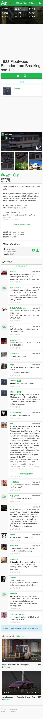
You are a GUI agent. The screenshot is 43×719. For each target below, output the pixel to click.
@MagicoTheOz (16, 394)
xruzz (12, 326)
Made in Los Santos (8, 711)
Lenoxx (13, 577)
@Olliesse (14, 274)
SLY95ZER (14, 559)
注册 (18, 628)
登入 (13, 628)
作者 (19, 381)
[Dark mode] (36, 3)
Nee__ (12, 423)
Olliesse (16, 88)
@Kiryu (13, 383)
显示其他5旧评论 (21, 266)
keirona (13, 271)
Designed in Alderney (9, 709)
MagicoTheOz (15, 287)
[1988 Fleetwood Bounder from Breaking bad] (21, 141)
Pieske (12, 507)
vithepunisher (15, 412)
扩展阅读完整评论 (25, 473)
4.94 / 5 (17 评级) (6, 181)
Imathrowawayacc (17, 614)
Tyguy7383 (14, 495)
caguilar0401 (15, 340)
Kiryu (12, 364)
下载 (23, 76)
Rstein (12, 534)
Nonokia (13, 593)
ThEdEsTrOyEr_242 (18, 308)
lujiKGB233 (14, 482)
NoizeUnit (14, 546)
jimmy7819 (14, 353)
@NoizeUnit (15, 562)
